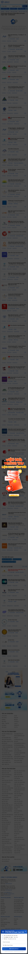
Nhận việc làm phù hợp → (14, 948)
